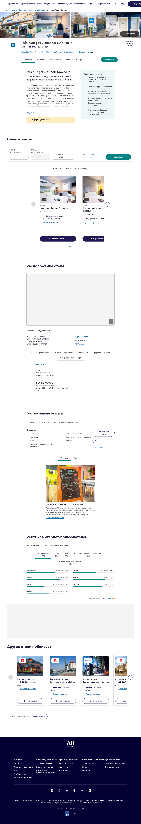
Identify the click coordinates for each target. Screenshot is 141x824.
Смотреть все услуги (103, 432)
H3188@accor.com (81, 344)
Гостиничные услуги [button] (44, 413)
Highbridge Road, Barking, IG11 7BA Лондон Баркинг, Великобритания (49, 52)
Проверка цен (109, 60)
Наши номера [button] (19, 139)
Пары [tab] (66, 554)
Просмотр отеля (30, 701)
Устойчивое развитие (21, 774)
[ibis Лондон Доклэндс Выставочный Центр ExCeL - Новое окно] (63, 666)
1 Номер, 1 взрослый (59, 155)
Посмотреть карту (87, 52)
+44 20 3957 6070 (81, 337)
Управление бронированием (115, 763)
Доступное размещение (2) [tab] (77, 168)
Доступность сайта (66, 763)
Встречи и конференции (45, 767)
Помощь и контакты (112, 767)
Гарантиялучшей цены (130, 43)
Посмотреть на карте (28, 689)
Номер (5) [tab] (57, 168)
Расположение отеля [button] (45, 266)
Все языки (63, 770)
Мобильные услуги (89, 763)
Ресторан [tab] (64, 458)
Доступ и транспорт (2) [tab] (40, 353)
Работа (16, 770)
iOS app (84, 767)
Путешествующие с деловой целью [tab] (88, 554)
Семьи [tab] (56, 554)
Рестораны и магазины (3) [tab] (70, 358)
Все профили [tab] (43, 554)
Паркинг (98, 441)
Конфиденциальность (116, 801)
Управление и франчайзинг (23, 767)
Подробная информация (55, 518)
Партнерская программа (23, 777)
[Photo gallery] (70, 25)
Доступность (97, 447)
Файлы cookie (46, 803)
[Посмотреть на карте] (70, 300)
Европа (14, 10)
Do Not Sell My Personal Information (90, 803)
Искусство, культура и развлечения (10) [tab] (71, 353)
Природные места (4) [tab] (101, 353)
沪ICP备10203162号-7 (77, 808)
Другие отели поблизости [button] (30, 647)
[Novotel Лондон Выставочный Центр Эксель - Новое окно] (96, 666)
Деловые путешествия (44, 763)
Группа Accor (18, 763)
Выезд (37, 151)
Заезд (16, 151)
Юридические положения (64, 803)
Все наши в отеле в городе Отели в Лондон (27, 716)
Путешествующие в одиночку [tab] (70, 562)
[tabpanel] (70, 210)
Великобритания (25, 10)
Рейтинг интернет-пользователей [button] (56, 537)
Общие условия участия (95, 801)
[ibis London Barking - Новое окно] (30, 666)
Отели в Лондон (39, 10)
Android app (86, 770)
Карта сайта (63, 767)
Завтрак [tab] (77, 458)
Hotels (7, 10)
